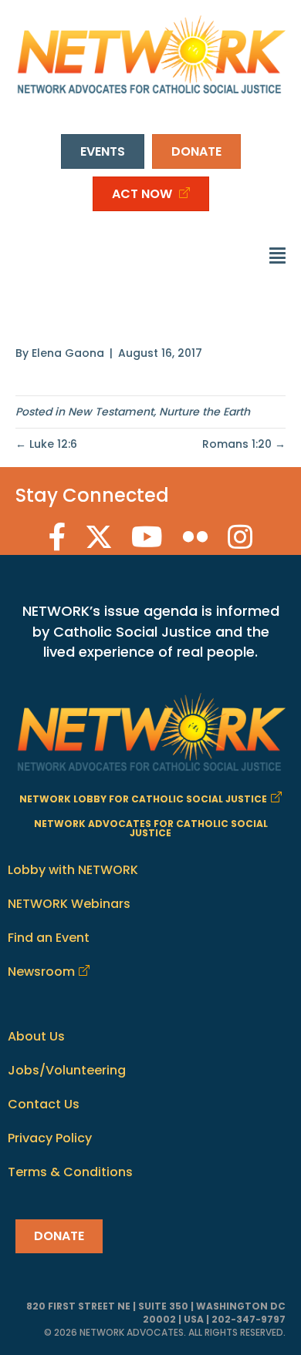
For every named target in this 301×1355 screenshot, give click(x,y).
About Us (36, 1036)
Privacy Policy (50, 1138)
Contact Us (43, 1104)
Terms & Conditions (70, 1172)
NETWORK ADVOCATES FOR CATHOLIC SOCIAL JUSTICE (151, 828)
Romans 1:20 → (244, 444)
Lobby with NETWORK (73, 870)
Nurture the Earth (204, 411)
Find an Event (49, 937)
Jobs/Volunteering (67, 1070)
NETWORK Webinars (69, 904)
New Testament (111, 411)
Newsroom (41, 971)
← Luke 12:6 (46, 444)
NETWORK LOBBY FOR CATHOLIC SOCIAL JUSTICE (143, 798)
